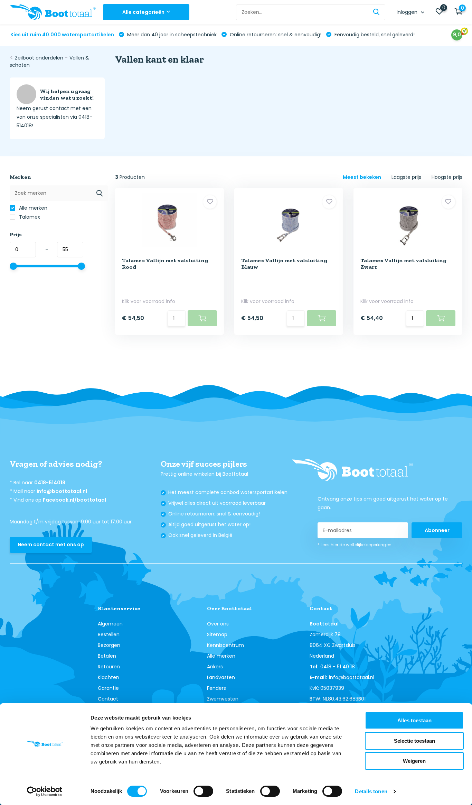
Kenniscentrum (225, 645)
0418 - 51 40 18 (337, 666)
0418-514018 (49, 482)
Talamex (29, 216)
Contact (108, 698)
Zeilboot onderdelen (39, 57)
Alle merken (32, 207)
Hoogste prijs (447, 177)
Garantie (108, 688)
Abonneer (437, 530)
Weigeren (414, 761)
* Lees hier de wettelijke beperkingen (354, 545)
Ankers (215, 666)
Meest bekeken (362, 177)
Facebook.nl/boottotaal (74, 499)
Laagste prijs (406, 177)
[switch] (203, 791)
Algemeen (110, 623)
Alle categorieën (143, 12)
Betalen (107, 655)
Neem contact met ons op (51, 544)
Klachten (108, 677)
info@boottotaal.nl (62, 491)
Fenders (216, 688)
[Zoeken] (376, 12)
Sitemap (217, 634)
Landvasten (221, 677)
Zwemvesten (222, 698)
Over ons (218, 623)
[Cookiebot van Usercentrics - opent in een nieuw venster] (45, 791)
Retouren (109, 666)
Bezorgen (109, 645)
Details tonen (371, 791)
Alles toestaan (414, 720)
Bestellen (109, 634)
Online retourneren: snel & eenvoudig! (274, 34)
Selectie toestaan (414, 741)
